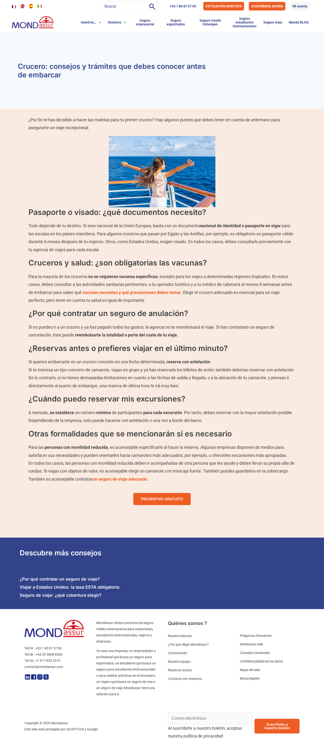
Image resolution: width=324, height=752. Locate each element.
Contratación (177, 653)
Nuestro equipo (179, 661)
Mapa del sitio (250, 670)
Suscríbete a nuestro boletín (277, 726)
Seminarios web (251, 644)
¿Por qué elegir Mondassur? (188, 644)
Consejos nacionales (255, 653)
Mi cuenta (299, 6)
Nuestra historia (180, 636)
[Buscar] (152, 6)
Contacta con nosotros (185, 679)
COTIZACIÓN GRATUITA (224, 6)
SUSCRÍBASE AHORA (267, 6)
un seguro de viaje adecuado (120, 479)
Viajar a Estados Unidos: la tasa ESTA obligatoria (69, 587)
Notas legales (250, 678)
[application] (98, 22)
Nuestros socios (180, 670)
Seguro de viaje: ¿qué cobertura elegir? (61, 595)
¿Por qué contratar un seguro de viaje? (60, 579)
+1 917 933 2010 (47, 660)
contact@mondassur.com (43, 667)
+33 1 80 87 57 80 (183, 6)
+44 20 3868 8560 (49, 654)
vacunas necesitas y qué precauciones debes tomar (132, 292)
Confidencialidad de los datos (261, 661)
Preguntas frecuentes (256, 636)
